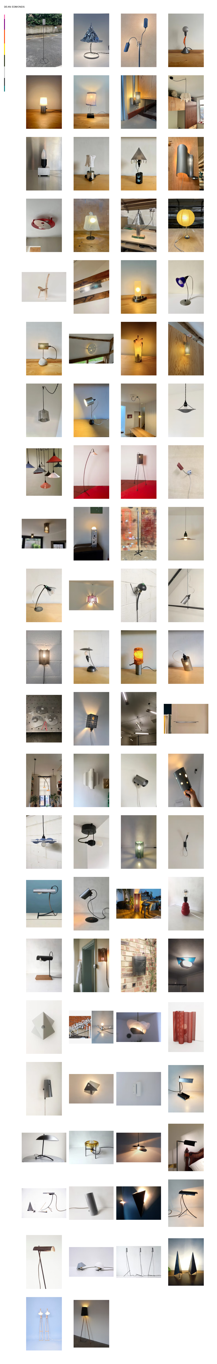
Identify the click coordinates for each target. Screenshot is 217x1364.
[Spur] (91, 1027)
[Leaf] (44, 1089)
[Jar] (138, 287)
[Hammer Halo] (186, 533)
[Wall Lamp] (91, 1089)
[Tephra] (186, 40)
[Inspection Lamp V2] (186, 657)
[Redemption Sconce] (44, 1027)
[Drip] (91, 657)
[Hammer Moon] (186, 410)
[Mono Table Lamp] (186, 1203)
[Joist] (91, 287)
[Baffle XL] (138, 904)
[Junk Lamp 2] (91, 472)
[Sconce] (138, 1088)
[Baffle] (186, 1027)
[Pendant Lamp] (138, 1147)
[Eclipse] (44, 225)
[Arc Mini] (138, 410)
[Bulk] (186, 965)
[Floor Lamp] (186, 1147)
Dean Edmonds (14, 6)
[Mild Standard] (44, 40)
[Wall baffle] (91, 780)
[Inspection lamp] (186, 780)
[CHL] (186, 1089)
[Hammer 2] (44, 719)
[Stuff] (138, 657)
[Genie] (186, 163)
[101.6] (186, 348)
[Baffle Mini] (138, 842)
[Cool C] (44, 472)
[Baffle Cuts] (44, 410)
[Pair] (44, 1324)
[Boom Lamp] (44, 1262)
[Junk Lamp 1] (138, 472)
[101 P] (44, 533)
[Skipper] (138, 595)
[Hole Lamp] (91, 719)
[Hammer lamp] (44, 842)
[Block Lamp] (44, 163)
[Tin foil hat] (91, 40)
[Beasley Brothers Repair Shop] (44, 287)
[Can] (91, 410)
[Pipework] (91, 1324)
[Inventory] (44, 1203)
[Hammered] (138, 225)
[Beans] (91, 163)
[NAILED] (91, 102)
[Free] (91, 595)
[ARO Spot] (186, 595)
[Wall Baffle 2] (44, 657)
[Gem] (44, 102)
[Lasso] (91, 903)
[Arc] (44, 780)
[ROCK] (44, 348)
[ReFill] (44, 595)
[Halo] (138, 533)
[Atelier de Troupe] (44, 1147)
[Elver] (138, 40)
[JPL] (44, 965)
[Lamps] (186, 1262)
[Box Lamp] (91, 533)
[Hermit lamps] (91, 1262)
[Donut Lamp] (91, 1147)
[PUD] (186, 287)
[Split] (186, 719)
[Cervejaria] (186, 102)
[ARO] (138, 719)
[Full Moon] (91, 349)
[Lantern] (186, 225)
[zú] (44, 904)
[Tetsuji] (138, 163)
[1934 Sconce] (91, 965)
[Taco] (138, 1027)
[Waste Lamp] (91, 225)
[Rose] (91, 842)
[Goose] (186, 472)
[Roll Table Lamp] (91, 1203)
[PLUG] (138, 102)
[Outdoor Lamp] (138, 965)
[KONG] (186, 903)
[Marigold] (138, 348)
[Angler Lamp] (186, 842)
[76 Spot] (138, 780)
